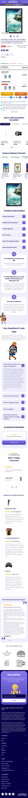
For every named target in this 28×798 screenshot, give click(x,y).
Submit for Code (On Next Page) (14, 411)
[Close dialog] (25, 385)
